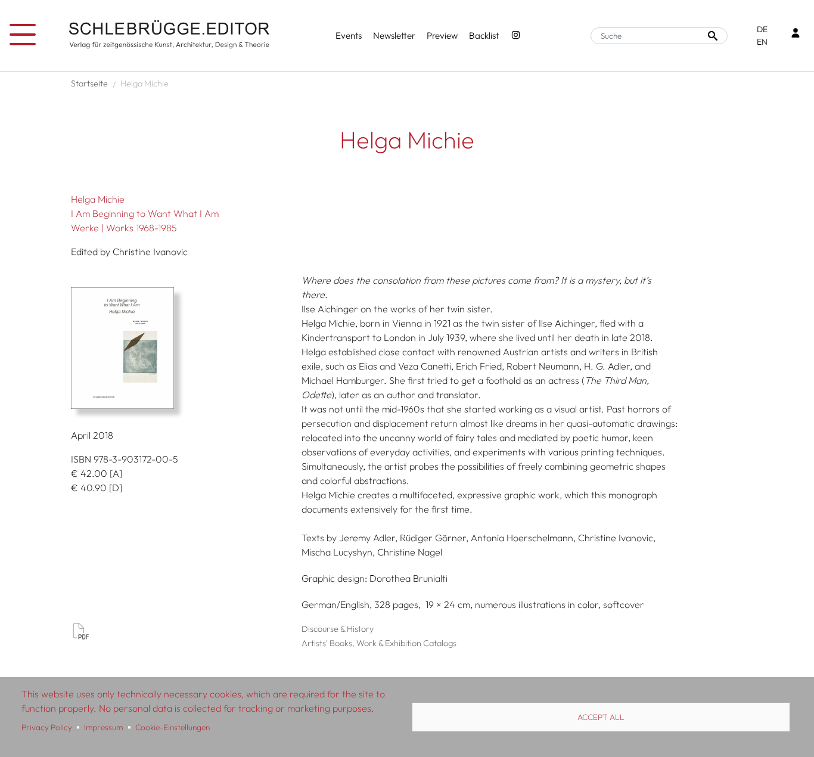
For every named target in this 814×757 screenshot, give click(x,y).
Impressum (103, 727)
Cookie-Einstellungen (172, 727)
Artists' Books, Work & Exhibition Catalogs (379, 643)
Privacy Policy (46, 727)
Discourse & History (338, 628)
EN (762, 41)
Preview (442, 35)
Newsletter (394, 35)
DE (762, 29)
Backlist (484, 35)
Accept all (601, 717)
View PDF (80, 630)
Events (348, 35)
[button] (182, 348)
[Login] (795, 34)
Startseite (89, 83)
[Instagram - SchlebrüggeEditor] (516, 36)
